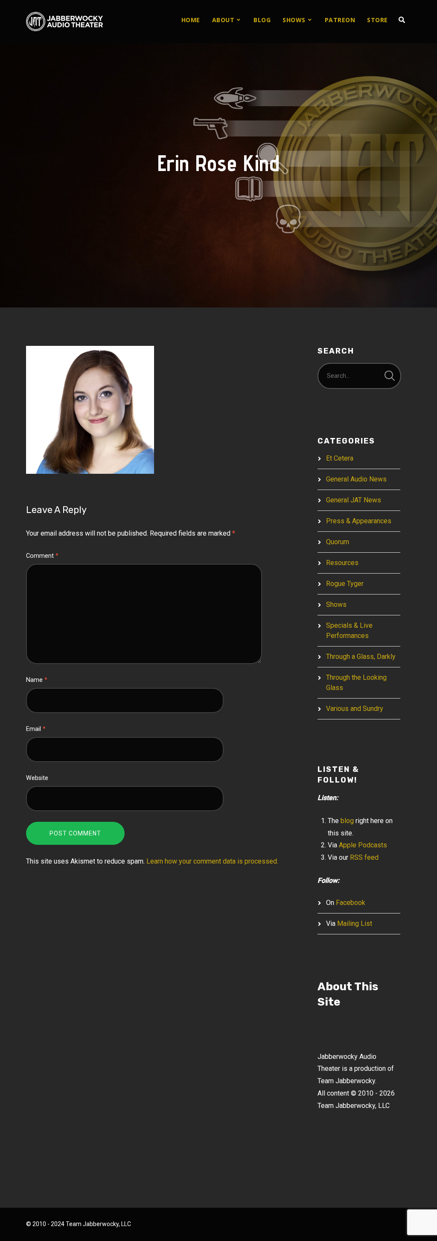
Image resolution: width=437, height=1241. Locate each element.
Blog (262, 20)
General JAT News (353, 500)
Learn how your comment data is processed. (212, 861)
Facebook (350, 903)
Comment (42, 556)
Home (190, 20)
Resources (342, 563)
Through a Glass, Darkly (361, 656)
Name (36, 680)
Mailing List (354, 923)
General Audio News (356, 479)
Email (36, 729)
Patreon (340, 20)
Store (377, 20)
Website (37, 778)
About (223, 20)
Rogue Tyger (345, 584)
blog (347, 821)
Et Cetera (339, 458)
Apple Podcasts (363, 845)
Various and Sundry (354, 709)
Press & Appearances (358, 521)
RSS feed (364, 857)
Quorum (337, 542)
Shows (294, 20)
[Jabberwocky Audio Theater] (64, 21)
